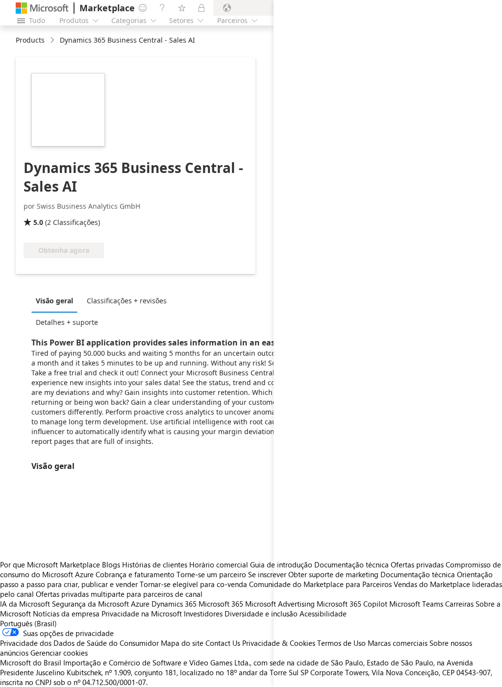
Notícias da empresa (66, 613)
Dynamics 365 (174, 604)
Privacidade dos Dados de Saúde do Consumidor (79, 643)
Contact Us (222, 643)
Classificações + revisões (127, 300)
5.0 (38, 222)
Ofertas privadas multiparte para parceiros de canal (119, 594)
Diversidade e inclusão (261, 613)
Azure (140, 604)
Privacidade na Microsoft (141, 613)
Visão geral (54, 300)
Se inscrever (267, 574)
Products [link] (30, 40)
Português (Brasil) (28, 623)
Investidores (203, 613)
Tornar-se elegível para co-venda (193, 584)
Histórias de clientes (154, 564)
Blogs (111, 564)
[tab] (56, 300)
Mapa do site (182, 643)
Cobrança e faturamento (135, 574)
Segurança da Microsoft (90, 604)
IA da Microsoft (25, 604)
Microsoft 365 (221, 604)
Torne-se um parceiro (211, 574)
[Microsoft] (42, 8)
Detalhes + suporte (67, 322)
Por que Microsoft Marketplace (50, 564)
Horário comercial (218, 564)
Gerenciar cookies (59, 653)
